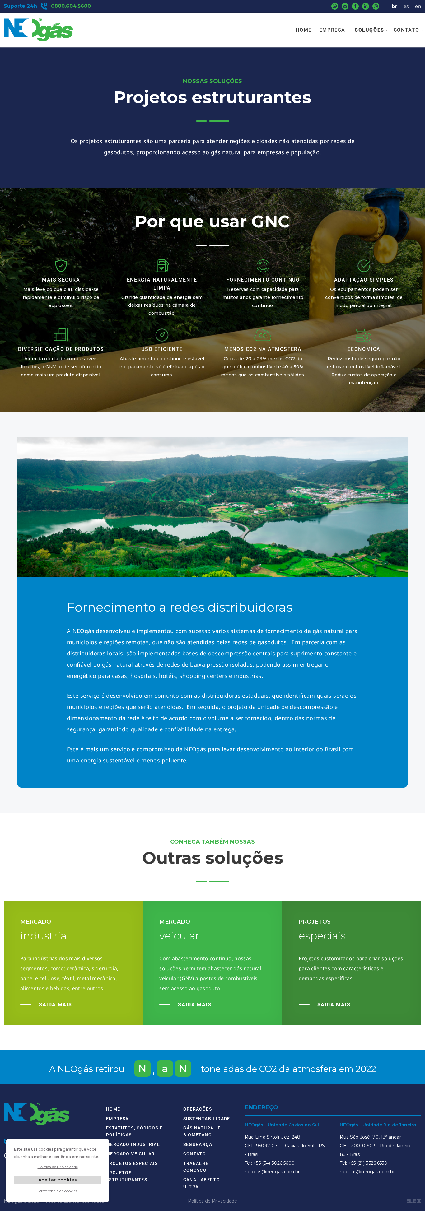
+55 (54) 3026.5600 (274, 1163)
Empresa (332, 30)
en (418, 6)
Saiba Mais (55, 1005)
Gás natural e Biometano (202, 1131)
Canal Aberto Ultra (201, 1183)
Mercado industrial (133, 1144)
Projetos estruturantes (126, 1176)
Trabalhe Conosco (196, 1167)
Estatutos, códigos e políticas (134, 1131)
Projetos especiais (132, 1163)
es (406, 6)
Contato (406, 30)
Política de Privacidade (212, 1201)
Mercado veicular (130, 1153)
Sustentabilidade (206, 1118)
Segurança (198, 1144)
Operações (197, 1108)
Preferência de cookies (57, 1191)
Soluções (369, 30)
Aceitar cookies (57, 1180)
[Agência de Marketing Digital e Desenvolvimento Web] (414, 1201)
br (394, 6)
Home (303, 30)
